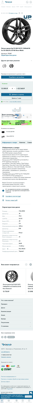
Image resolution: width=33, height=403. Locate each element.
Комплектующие (6, 311)
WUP (20, 243)
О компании (4, 326)
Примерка (4, 304)
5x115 (20, 218)
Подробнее (9, 389)
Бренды (3, 319)
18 (19, 213)
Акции (3, 315)
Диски (3, 308)
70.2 (20, 216)
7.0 (19, 223)
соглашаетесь (19, 396)
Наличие (22, 142)
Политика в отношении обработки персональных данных (15, 379)
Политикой (4, 397)
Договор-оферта (5, 381)
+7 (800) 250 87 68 (6, 355)
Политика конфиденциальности (8, 376)
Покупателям (5, 322)
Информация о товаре (9, 142)
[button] (30, 264)
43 (19, 221)
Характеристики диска (8, 55)
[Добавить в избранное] (19, 13)
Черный (21, 251)
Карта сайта (4, 394)
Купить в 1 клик (16, 98)
